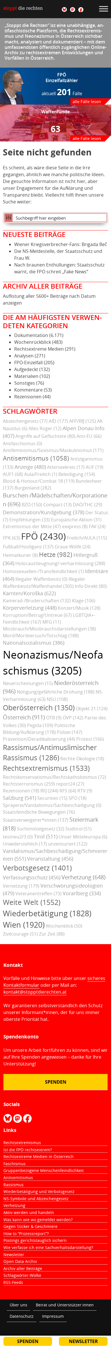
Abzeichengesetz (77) (25, 421)
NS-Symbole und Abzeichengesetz (36, 1198)
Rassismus (13, 1184)
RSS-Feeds (13, 1282)
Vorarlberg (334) (82, 893)
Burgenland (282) (33, 488)
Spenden (55, 1082)
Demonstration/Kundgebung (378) (43, 512)
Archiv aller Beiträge (22, 1268)
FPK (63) (11, 538)
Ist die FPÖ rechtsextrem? (27, 1149)
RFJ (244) (49, 791)
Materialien (26, 376)
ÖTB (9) (53, 718)
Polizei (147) (69, 732)
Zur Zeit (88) (52, 934)
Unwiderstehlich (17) (25, 844)
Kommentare (28, 390)
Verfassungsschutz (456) (31, 877)
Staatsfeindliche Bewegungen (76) (39, 812)
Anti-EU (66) (89, 436)
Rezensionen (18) (21, 791)
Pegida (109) (40, 725)
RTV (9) (84, 791)
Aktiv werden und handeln (28, 1212)
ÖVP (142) (73, 718)
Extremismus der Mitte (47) (32, 526)
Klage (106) (83, 600)
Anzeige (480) (30, 466)
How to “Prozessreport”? (26, 1233)
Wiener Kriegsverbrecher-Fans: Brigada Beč (60, 244)
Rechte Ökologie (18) (82, 758)
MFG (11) (51, 622)
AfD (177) (58, 421)
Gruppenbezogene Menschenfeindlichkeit (43, 1170)
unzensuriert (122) (67, 844)
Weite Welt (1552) (31, 902)
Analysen (24, 356)
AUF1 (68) (13, 474)
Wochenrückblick (32, 342)
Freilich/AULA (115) (87, 538)
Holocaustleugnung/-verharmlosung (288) (60, 563)
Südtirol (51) (78, 829)
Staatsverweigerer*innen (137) (35, 820)
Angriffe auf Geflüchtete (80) (45, 436)
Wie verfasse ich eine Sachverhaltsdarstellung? (48, 1247)
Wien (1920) (24, 925)
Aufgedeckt (26, 369)
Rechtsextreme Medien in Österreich (38, 1156)
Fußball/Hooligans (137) (28, 547)
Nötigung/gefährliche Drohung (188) (55, 692)
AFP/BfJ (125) (82, 421)
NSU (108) (57, 699)
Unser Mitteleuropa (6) (83, 837)
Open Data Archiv (20, 1261)
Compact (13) (57, 504)
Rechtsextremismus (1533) (46, 768)
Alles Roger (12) (44, 428)
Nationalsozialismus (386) (33, 642)
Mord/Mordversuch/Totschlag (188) (41, 635)
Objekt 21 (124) (92, 708)
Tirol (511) (45, 836)
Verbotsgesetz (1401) (37, 868)
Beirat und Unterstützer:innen (65, 1305)
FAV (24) (97, 526)
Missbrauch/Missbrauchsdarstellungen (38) (49, 629)
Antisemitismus (18, 1177)
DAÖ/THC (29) (87, 504)
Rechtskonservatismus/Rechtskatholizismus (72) (54, 777)
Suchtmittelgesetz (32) (40, 829)
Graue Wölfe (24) (73, 547)
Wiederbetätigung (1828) (47, 913)
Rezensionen (28, 397)
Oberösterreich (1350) (39, 707)
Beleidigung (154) (76, 474)
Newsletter (13, 1254)
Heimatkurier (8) (20, 555)
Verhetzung (14, 1205)
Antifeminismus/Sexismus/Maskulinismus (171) (53, 450)
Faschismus (14, 1163)
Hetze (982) (55, 554)
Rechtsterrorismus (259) (29, 784)
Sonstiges (24, 383)
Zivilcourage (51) (20, 934)
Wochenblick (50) (64, 926)
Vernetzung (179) (21, 886)
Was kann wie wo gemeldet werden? (38, 1219)
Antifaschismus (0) (22, 443)
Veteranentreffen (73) (38, 893)
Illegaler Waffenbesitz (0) (41, 579)
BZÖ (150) (32, 504)
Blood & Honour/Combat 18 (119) (39, 481)
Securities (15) (52, 798)
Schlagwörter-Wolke (22, 1275)
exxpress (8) (75, 526)
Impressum (53, 1316)
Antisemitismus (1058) (36, 458)
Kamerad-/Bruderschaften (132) (37, 600)
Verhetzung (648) (83, 877)
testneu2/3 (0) (18, 837)
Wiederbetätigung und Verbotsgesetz (39, 1191)
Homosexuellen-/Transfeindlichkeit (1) (43, 571)
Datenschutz (22, 1316)
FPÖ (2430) (43, 536)
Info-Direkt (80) (91, 586)
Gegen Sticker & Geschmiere (30, 1226)
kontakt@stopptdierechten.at (35, 992)
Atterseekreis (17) (66, 467)
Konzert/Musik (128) (79, 608)
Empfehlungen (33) (29, 520)
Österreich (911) (24, 717)
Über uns (18, 1305)
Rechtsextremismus (22, 1142)
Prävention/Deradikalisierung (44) (39, 739)
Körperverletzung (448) (30, 607)
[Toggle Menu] (103, 8)
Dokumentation (31, 335)
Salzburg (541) (19, 797)
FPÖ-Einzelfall (28, 362)
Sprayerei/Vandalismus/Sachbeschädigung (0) (52, 805)
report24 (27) (70, 784)
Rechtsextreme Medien (39, 349)
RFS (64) (67, 791)
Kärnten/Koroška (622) (29, 593)
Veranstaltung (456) (50, 858)
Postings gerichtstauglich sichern (35, 1240)
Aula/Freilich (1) (40, 474)
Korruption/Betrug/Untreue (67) (37, 615)
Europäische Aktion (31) (76, 520)
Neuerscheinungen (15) (28, 683)
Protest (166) (90, 739)
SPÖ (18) (78, 798)
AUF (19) (94, 467)
